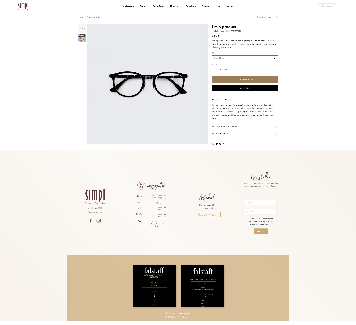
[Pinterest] (220, 143)
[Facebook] (216, 143)
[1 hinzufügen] (226, 69)
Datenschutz (184, 313)
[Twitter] (223, 143)
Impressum (171, 313)
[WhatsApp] (213, 143)
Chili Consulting (184, 317)
